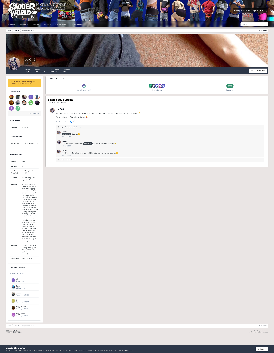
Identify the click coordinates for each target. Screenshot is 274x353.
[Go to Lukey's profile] (13, 287)
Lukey (18, 286)
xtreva (18, 293)
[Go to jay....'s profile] (13, 301)
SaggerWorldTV (62, 24)
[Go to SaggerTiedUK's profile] (13, 308)
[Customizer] (261, 10)
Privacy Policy (17, 333)
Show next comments (68, 160)
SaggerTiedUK (21, 307)
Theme (8, 333)
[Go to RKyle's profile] (37, 102)
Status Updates (256, 24)
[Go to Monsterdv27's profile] (24, 102)
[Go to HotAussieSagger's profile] (24, 97)
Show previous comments (69, 127)
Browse (12, 24)
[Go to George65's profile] (30, 102)
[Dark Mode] (266, 10)
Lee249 (60, 109)
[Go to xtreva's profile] (13, 294)
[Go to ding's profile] (13, 280)
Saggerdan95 (21, 314)
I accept (262, 349)
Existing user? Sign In (241, 11)
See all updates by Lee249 (58, 102)
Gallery (37, 24)
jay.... (18, 300)
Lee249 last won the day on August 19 (23, 82)
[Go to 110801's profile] (11, 108)
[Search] (266, 24)
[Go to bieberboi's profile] (11, 102)
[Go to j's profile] (11, 97)
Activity (25, 24)
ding (17, 279)
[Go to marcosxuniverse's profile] (18, 102)
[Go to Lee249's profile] (52, 110)
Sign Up (255, 11)
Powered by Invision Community (258, 333)
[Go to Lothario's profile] (18, 97)
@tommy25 (66, 134)
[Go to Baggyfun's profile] (37, 97)
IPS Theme (9, 331)
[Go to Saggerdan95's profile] (13, 315)
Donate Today (78, 24)
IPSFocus (17, 331)
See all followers (34, 113)
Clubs (48, 24)
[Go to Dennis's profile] (18, 108)
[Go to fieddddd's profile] (30, 97)
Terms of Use (128, 350)
